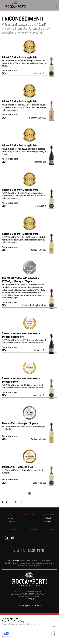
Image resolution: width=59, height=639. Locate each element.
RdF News (33, 530)
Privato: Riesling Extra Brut (34, 305)
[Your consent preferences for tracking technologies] (54, 634)
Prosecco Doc (40, 161)
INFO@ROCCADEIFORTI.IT (31, 606)
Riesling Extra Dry (38, 249)
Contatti (50, 530)
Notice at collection (8, 637)
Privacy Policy (7, 621)
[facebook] (7, 538)
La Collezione (28, 515)
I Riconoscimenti (11, 530)
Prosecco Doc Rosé (37, 117)
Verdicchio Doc (39, 73)
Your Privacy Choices (18, 633)
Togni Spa (13, 619)
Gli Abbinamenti (47, 515)
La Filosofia (12, 518)
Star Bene (11, 522)
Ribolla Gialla (40, 205)
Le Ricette (48, 518)
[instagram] (12, 538)
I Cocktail (47, 522)
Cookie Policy (19, 621)
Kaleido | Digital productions (30, 624)
